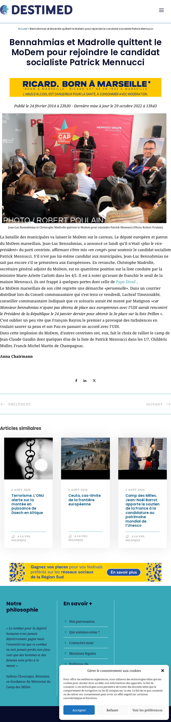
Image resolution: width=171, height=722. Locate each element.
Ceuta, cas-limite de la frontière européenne (84, 500)
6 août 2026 (21, 490)
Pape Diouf (126, 281)
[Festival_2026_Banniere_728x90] (85, 571)
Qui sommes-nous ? (84, 632)
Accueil (22, 29)
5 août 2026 (78, 490)
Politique (18, 540)
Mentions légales (82, 653)
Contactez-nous (81, 642)
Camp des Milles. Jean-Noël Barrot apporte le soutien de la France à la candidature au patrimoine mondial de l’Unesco (143, 510)
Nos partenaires (82, 621)
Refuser (112, 710)
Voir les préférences (147, 710)
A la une (24, 536)
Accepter (79, 710)
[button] (163, 670)
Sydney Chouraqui (20, 676)
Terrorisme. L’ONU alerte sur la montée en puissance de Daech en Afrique (27, 504)
